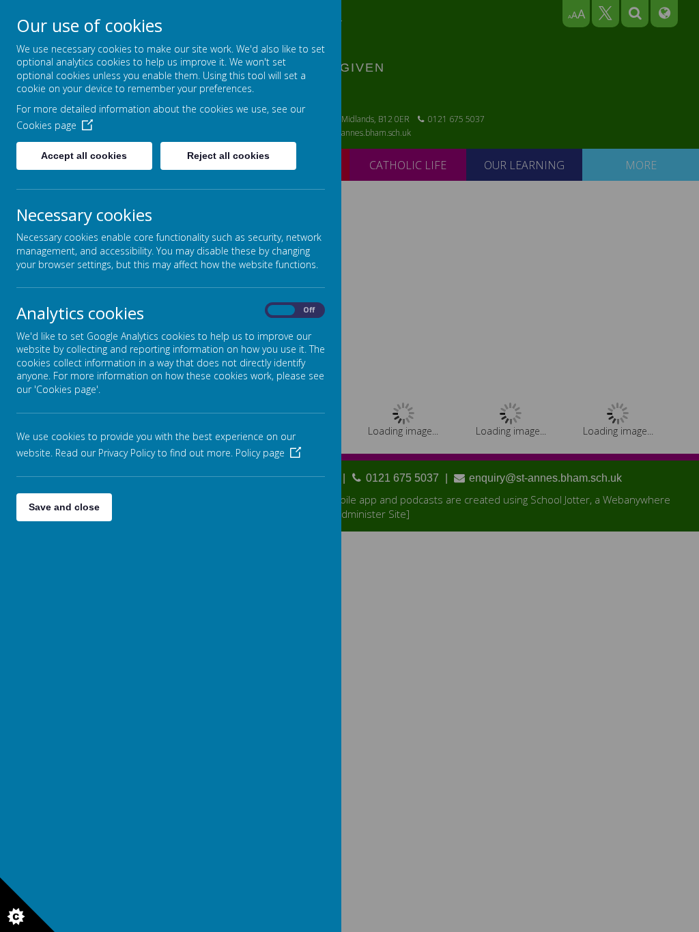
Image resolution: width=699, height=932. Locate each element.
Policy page (260, 452)
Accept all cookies (84, 155)
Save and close (64, 506)
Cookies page (46, 125)
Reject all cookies (228, 155)
